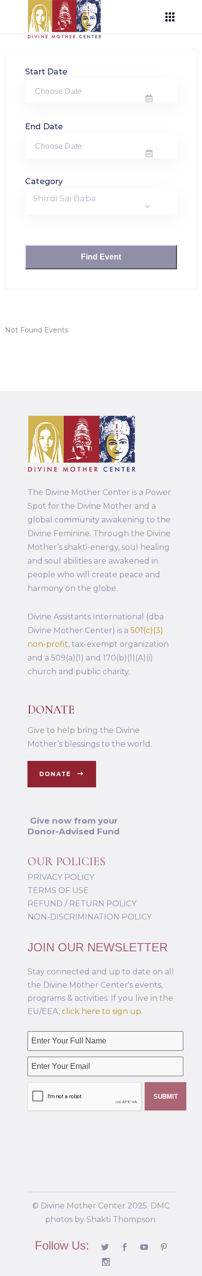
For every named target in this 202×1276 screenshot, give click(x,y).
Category (44, 181)
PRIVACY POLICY (60, 877)
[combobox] (101, 201)
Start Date (46, 71)
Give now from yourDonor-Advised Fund (73, 826)
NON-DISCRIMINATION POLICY (89, 917)
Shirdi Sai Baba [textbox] (64, 198)
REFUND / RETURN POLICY (81, 903)
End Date (44, 126)
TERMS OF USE (58, 890)
